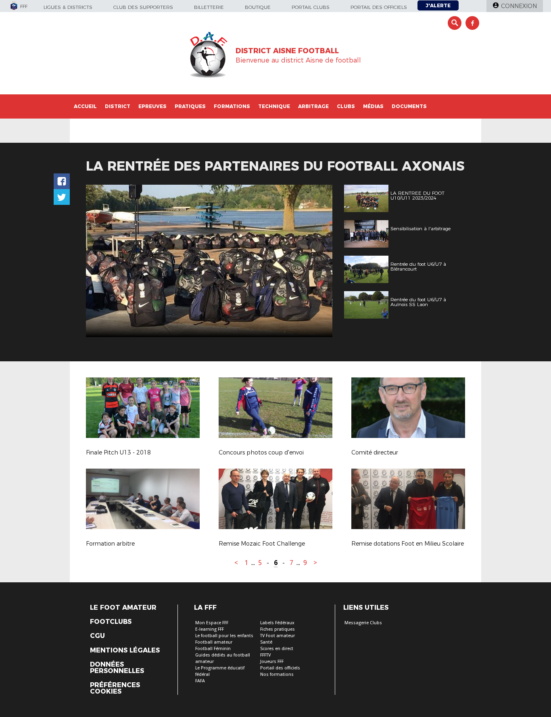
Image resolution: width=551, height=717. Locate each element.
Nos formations (277, 674)
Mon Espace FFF (211, 622)
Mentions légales (125, 650)
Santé (266, 642)
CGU (97, 636)
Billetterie (209, 7)
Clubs (346, 106)
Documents (409, 106)
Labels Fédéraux (277, 622)
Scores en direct (276, 648)
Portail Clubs (311, 7)
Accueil (85, 106)
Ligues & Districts (68, 7)
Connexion (519, 6)
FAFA (200, 681)
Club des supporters (143, 7)
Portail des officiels (379, 7)
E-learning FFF (209, 629)
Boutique (258, 7)
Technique (274, 106)
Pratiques (190, 106)
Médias (373, 106)
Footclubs (110, 622)
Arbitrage (313, 106)
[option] (209, 261)
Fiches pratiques (277, 629)
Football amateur (213, 642)
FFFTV (265, 655)
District (117, 106)
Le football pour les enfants (224, 635)
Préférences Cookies (115, 688)
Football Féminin (213, 648)
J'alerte (438, 5)
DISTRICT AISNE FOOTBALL (287, 50)
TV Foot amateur (277, 635)
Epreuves (152, 106)
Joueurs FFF (272, 661)
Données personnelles (117, 667)
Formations (232, 106)
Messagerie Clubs (363, 622)
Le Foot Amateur (123, 607)
